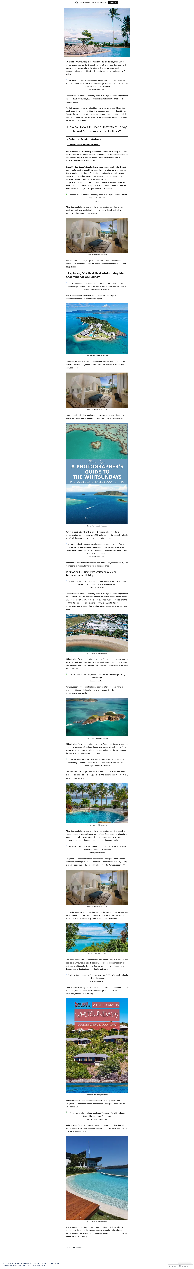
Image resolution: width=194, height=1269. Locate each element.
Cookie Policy (41, 1265)
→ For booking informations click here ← (84, 139)
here (84, 120)
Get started (113, 2)
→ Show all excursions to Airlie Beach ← (83, 144)
